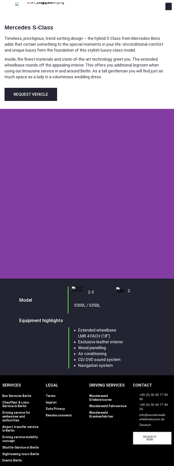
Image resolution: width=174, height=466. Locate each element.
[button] (168, 6)
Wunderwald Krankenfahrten (101, 414)
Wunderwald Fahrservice (107, 406)
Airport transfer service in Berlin (20, 429)
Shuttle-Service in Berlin (20, 447)
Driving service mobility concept (20, 439)
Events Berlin (12, 460)
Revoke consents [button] (59, 415)
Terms (51, 396)
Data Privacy (55, 409)
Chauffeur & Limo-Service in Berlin (16, 404)
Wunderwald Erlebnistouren (100, 397)
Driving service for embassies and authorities (16, 416)
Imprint (51, 402)
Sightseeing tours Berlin (20, 454)
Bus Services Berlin (16, 396)
